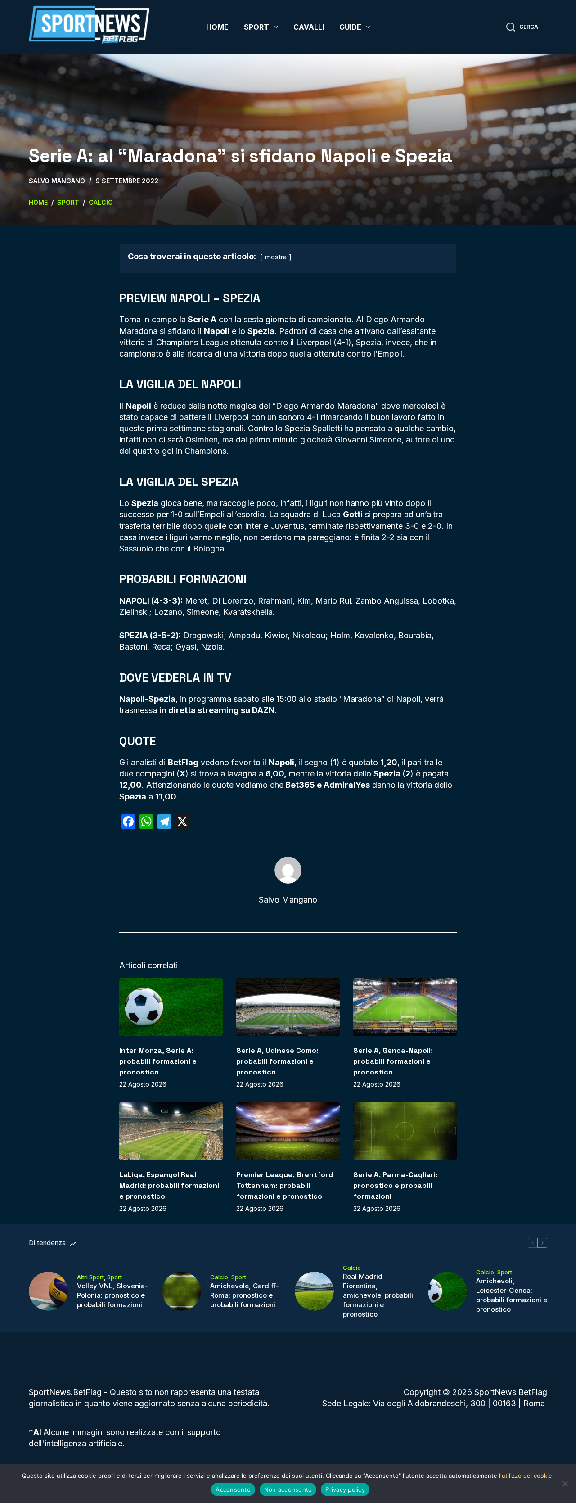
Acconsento (233, 1489)
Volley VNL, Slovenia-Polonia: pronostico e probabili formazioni (112, 1295)
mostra (276, 257)
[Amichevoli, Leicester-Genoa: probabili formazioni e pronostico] (447, 1291)
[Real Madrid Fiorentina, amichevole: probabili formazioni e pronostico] (314, 1291)
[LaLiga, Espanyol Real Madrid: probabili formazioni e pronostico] (171, 1131)
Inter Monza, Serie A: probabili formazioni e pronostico (158, 1061)
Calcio (219, 1277)
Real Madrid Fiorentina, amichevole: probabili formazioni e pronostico (378, 1295)
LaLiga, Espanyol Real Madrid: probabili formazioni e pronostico (169, 1185)
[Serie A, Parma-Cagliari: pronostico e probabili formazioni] (405, 1131)
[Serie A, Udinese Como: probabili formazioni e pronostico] (288, 1007)
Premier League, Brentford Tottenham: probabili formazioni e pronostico (284, 1185)
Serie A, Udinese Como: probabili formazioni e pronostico (277, 1061)
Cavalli (308, 27)
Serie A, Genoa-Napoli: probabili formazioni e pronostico (393, 1061)
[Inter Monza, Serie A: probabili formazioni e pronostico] (171, 1007)
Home (217, 27)
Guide (350, 27)
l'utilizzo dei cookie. (526, 1475)
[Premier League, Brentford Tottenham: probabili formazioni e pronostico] (288, 1131)
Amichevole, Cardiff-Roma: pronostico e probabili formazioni (244, 1295)
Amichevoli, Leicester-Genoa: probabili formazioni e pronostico (511, 1295)
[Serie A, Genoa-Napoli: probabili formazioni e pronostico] (405, 1007)
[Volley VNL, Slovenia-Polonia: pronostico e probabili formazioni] (48, 1291)
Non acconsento (288, 1489)
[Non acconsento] (564, 1483)
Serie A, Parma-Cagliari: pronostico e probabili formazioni (395, 1185)
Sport (256, 27)
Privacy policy (345, 1489)
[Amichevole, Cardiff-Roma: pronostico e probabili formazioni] (181, 1291)
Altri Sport (90, 1277)
